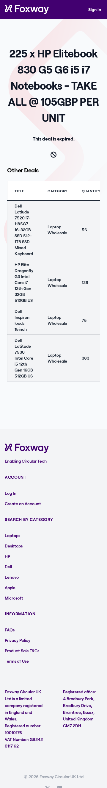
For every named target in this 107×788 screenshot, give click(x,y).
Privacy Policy (17, 640)
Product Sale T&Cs (22, 650)
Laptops (12, 535)
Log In (10, 493)
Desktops (14, 545)
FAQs (10, 629)
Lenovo (12, 577)
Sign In (94, 9)
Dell (8, 566)
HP (7, 556)
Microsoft (14, 597)
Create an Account (23, 503)
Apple (10, 587)
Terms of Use (17, 661)
